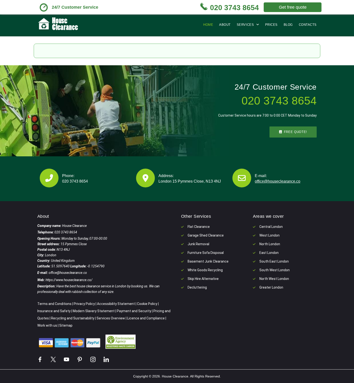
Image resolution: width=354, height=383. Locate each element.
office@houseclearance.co (277, 181)
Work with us (47, 325)
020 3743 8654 (75, 181)
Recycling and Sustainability (72, 318)
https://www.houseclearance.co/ (69, 280)
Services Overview (111, 318)
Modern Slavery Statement (94, 311)
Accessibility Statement (116, 304)
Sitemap (65, 325)
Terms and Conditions (54, 304)
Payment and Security (134, 311)
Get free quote (293, 7)
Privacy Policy (84, 304)
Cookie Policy (147, 304)
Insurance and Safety (54, 311)
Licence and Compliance (146, 318)
